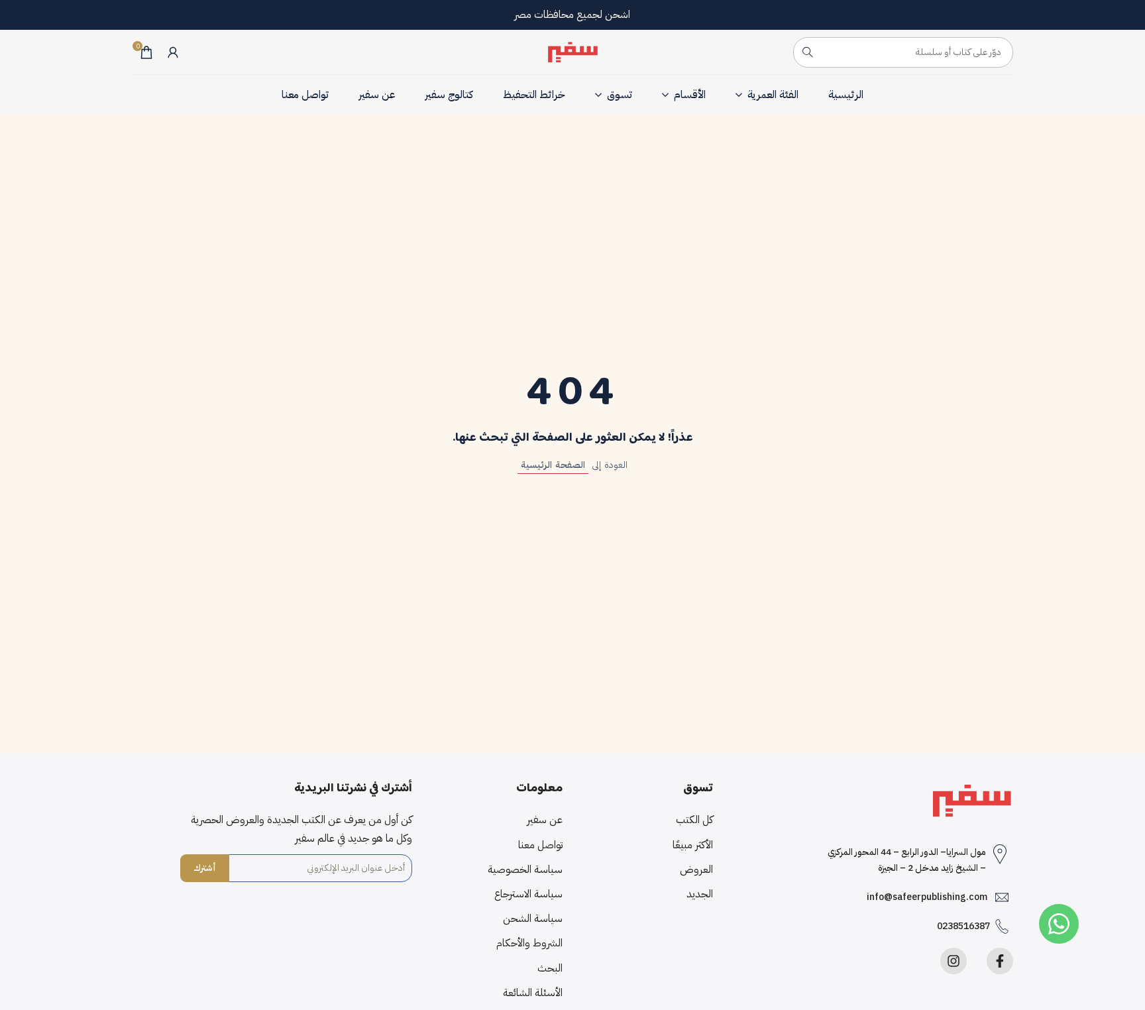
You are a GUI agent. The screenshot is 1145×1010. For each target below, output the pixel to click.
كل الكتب (694, 820)
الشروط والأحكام (529, 943)
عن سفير (545, 820)
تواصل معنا (540, 845)
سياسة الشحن (533, 918)
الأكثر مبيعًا (693, 845)
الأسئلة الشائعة (533, 993)
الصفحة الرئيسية (553, 465)
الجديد (699, 894)
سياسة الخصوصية (525, 869)
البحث (550, 968)
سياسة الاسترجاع (528, 894)
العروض (696, 869)
